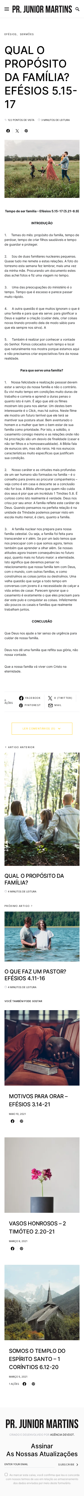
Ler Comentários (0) (39, 728)
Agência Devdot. (62, 1434)
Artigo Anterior (21, 747)
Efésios (10, 34)
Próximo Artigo (17, 906)
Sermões (27, 34)
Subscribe (66, 1464)
